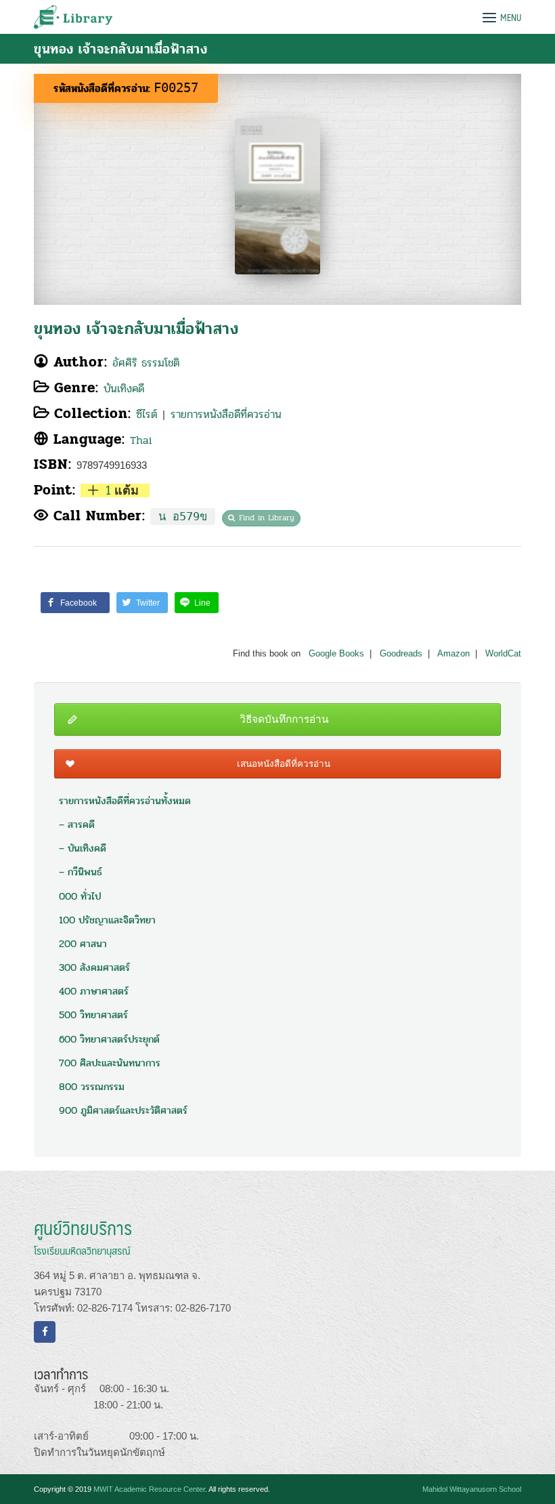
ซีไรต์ (146, 414)
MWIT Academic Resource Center (149, 1489)
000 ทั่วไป (80, 896)
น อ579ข (182, 516)
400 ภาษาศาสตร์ (94, 991)
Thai (141, 440)
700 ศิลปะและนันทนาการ (109, 1063)
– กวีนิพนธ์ (80, 872)
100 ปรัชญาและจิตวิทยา (107, 920)
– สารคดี (77, 824)
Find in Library (266, 517)
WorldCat (503, 654)
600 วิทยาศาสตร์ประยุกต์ (109, 1039)
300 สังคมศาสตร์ (94, 967)
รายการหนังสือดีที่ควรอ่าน (226, 414)
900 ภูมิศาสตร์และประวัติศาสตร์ (123, 1110)
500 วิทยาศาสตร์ (93, 1015)
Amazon (453, 654)
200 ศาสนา (83, 944)
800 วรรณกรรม (92, 1087)
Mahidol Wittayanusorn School (471, 1489)
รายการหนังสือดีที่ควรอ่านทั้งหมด (125, 801)
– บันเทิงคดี (82, 848)
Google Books (336, 654)
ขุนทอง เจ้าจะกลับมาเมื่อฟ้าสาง (136, 328)
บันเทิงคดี (124, 388)
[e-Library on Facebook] (45, 1332)
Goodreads (401, 654)
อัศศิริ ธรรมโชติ (145, 362)
